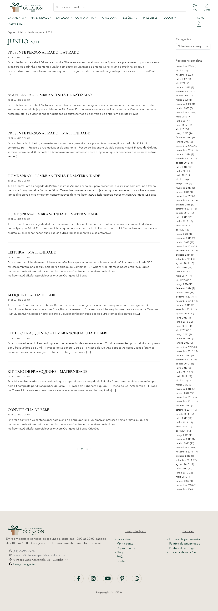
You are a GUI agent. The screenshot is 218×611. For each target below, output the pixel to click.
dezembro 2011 (184, 397)
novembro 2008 (184, 489)
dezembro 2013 (184, 296)
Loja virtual (124, 539)
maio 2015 (181, 225)
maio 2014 (181, 276)
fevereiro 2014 (184, 288)
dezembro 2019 (184, 112)
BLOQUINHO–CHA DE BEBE (32, 295)
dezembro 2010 (184, 447)
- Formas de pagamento (183, 539)
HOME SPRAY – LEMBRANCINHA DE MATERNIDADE (54, 175)
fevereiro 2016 (184, 188)
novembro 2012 (184, 351)
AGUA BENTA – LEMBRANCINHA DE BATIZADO (50, 95)
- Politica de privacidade (183, 543)
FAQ (195, 9)
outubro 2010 (183, 456)
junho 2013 (182, 321)
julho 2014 (181, 267)
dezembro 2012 (184, 347)
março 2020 (182, 100)
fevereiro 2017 (184, 137)
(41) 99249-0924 (23, 551)
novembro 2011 (184, 401)
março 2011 (182, 435)
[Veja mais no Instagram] (94, 580)
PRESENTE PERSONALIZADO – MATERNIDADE (49, 133)
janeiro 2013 (182, 342)
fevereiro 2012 (184, 389)
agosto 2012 (182, 363)
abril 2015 (181, 229)
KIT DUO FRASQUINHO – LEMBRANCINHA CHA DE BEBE (58, 333)
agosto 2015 (182, 213)
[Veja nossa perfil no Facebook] (79, 580)
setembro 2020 (184, 91)
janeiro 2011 (182, 443)
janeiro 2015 (182, 242)
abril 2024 (181, 70)
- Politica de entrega (181, 548)
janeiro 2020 (182, 108)
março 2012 (182, 384)
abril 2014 (181, 280)
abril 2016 (181, 179)
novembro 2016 (184, 150)
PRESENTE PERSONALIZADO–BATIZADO (43, 52)
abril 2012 (181, 380)
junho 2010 (182, 472)
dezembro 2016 (184, 146)
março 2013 (182, 334)
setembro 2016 (184, 158)
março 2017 (182, 133)
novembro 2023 (184, 74)
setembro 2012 (184, 359)
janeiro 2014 (182, 292)
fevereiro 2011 (184, 439)
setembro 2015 (184, 208)
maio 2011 (181, 426)
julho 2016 (181, 167)
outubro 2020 (183, 87)
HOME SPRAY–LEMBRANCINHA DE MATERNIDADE (53, 214)
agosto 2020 (182, 95)
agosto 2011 (182, 414)
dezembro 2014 (184, 246)
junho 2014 (182, 271)
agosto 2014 (182, 263)
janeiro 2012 (182, 393)
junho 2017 (182, 121)
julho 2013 (181, 317)
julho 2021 (181, 79)
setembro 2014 (184, 259)
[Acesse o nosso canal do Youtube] (108, 580)
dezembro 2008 (184, 485)
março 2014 (182, 284)
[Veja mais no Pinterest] (123, 580)
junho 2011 (182, 422)
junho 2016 (182, 171)
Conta (207, 9)
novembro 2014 (184, 250)
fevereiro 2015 (184, 238)
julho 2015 (181, 217)
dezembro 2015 (184, 196)
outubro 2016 (183, 154)
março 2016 (182, 183)
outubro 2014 (183, 254)
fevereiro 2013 (184, 338)
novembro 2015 (184, 200)
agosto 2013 (182, 313)
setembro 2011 (184, 409)
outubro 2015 (183, 204)
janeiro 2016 (182, 192)
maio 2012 (181, 376)
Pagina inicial (15, 32)
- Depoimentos (125, 548)
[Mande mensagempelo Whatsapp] (136, 580)
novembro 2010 (184, 451)
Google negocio (23, 564)
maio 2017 (181, 125)
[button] (203, 21)
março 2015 (182, 234)
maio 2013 (181, 326)
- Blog (119, 552)
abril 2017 (181, 129)
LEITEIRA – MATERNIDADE (32, 252)
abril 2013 (181, 330)
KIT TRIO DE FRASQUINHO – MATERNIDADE (47, 371)
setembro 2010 (184, 460)
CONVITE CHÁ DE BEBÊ (28, 409)
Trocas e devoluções (183, 552)
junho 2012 (182, 372)
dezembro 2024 (184, 66)
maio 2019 (181, 116)
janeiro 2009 (182, 481)
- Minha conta (124, 543)
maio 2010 (181, 476)
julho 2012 (181, 368)
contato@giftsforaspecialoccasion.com (38, 555)
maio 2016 (181, 175)
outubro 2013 (183, 305)
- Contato (121, 561)
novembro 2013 (184, 301)
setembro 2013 (184, 309)
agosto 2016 (182, 162)
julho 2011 (181, 418)
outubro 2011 (183, 405)
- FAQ (119, 556)
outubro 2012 (183, 355)
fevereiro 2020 (184, 104)
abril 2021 (181, 83)
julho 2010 (181, 468)
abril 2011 (181, 430)
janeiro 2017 (182, 141)
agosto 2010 (182, 464)
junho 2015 (182, 221)
